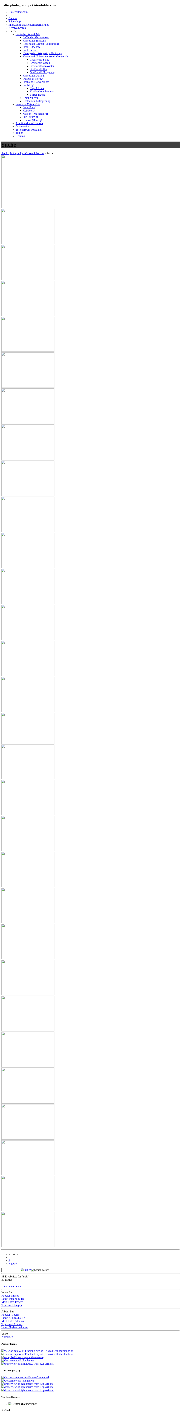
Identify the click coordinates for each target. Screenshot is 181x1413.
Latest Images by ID (12, 1298)
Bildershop (14, 21)
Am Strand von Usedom (29, 123)
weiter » (12, 1263)
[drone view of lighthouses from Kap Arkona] (27, 1363)
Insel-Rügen (29, 85)
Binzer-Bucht (37, 94)
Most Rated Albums (12, 1321)
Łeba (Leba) (29, 107)
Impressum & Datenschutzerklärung (28, 24)
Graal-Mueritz (30, 97)
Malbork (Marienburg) (35, 113)
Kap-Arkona (37, 88)
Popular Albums (10, 1314)
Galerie (12, 18)
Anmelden (7, 1336)
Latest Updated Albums (14, 1327)
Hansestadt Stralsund (34, 40)
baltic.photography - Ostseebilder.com (22, 153)
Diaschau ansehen (11, 1286)
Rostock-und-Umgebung (36, 100)
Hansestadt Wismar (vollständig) (41, 43)
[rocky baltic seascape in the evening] (22, 1357)
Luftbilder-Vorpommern (36, 37)
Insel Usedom (30, 50)
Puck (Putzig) (30, 116)
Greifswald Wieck (40, 62)
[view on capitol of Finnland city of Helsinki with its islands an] (18, 207)
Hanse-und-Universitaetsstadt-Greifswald (46, 56)
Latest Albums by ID (13, 1317)
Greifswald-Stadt (39, 59)
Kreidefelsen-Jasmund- (42, 91)
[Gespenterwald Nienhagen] (17, 1360)
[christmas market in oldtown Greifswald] (25, 1377)
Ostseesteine (22, 126)
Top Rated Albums (11, 1324)
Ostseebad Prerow (33, 78)
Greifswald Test (38, 69)
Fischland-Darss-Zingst (36, 81)
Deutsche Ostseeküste (28, 34)
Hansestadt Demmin (34, 75)
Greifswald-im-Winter (42, 66)
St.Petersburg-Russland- (29, 129)
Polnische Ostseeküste (28, 104)
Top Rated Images (11, 1305)
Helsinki (20, 135)
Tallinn (19, 132)
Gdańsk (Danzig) (32, 120)
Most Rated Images (12, 1301)
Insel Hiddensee (31, 46)
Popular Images (10, 1295)
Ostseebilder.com (18, 11)
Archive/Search (17, 27)
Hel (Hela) (28, 110)
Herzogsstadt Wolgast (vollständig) (42, 53)
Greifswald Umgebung (42, 72)
